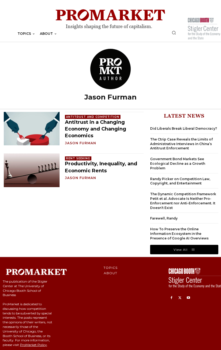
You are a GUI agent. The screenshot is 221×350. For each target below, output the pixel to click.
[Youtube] (188, 298)
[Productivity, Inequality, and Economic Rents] (32, 170)
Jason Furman (80, 143)
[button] (174, 32)
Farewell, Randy (164, 218)
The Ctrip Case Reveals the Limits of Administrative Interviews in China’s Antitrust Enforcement (181, 143)
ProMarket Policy (33, 345)
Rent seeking (78, 158)
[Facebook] (171, 298)
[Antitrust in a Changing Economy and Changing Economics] (32, 128)
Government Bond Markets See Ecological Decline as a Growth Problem (177, 163)
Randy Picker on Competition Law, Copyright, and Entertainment (180, 181)
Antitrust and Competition (92, 117)
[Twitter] (180, 298)
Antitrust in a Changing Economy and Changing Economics (95, 129)
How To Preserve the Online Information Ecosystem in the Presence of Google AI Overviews (179, 233)
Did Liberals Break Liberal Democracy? (183, 128)
